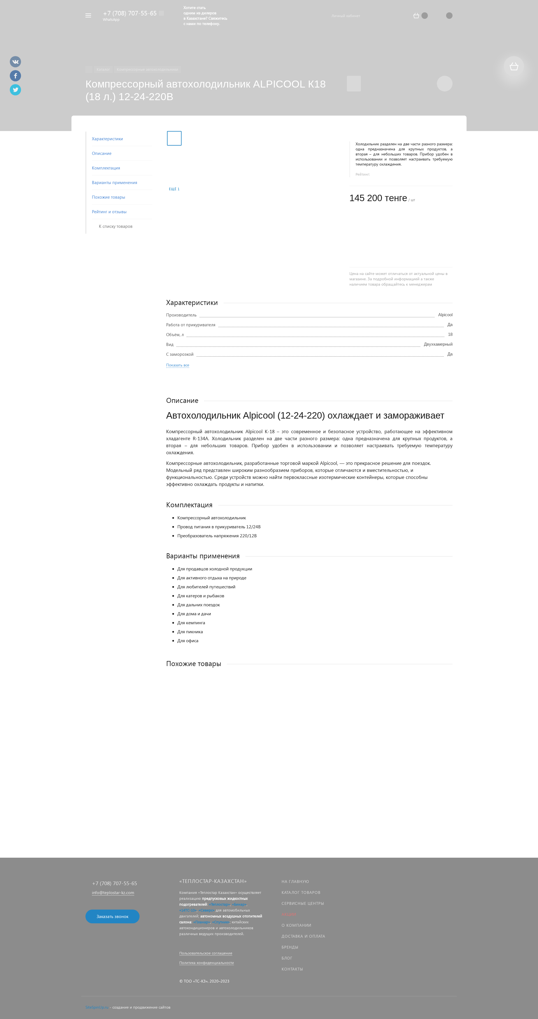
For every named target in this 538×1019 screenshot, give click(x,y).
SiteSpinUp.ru (96, 1007)
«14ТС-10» (188, 910)
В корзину (238, 793)
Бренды (290, 947)
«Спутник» (221, 921)
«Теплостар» (219, 904)
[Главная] (88, 69)
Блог (287, 958)
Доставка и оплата (303, 936)
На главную (295, 881)
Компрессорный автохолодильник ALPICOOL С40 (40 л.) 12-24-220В (231, 757)
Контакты (292, 969)
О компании (296, 925)
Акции (289, 914)
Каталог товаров (301, 892)
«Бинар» (239, 904)
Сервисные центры (303, 903)
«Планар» (201, 921)
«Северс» (207, 910)
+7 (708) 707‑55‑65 (130, 12)
